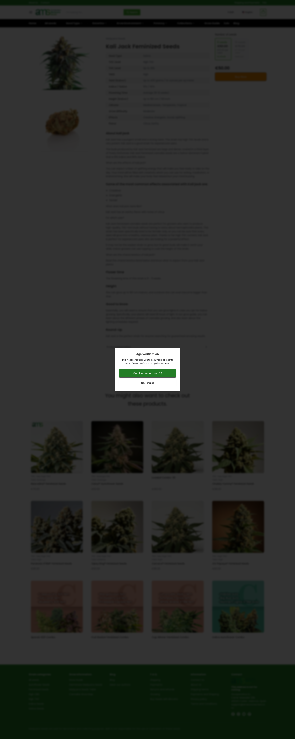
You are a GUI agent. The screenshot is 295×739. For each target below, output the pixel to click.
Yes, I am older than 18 (147, 373)
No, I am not (147, 382)
